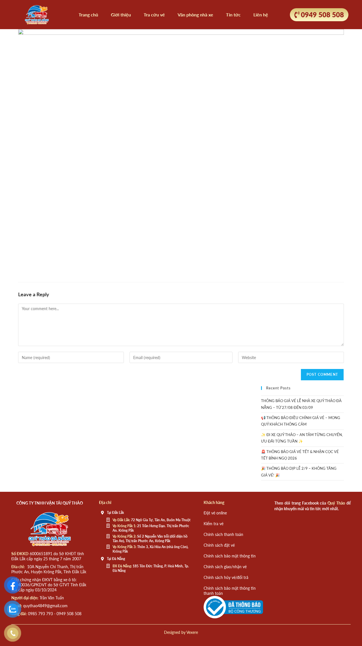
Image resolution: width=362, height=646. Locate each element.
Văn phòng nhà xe (195, 14)
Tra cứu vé (154, 14)
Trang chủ (88, 14)
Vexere (192, 632)
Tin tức (233, 14)
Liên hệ (260, 14)
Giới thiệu (121, 14)
